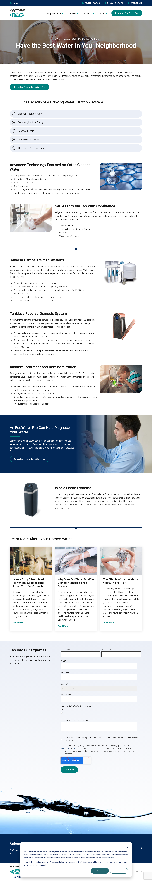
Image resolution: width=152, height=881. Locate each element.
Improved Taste (26, 130)
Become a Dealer (115, 3)
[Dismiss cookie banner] (127, 847)
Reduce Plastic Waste (29, 139)
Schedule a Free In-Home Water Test (29, 87)
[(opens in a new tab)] (15, 876)
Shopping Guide (53, 13)
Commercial (136, 3)
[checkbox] (101, 711)
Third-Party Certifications (31, 148)
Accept (99, 871)
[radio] (101, 709)
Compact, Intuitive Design (31, 122)
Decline (119, 871)
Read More (18, 622)
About (102, 13)
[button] (28, 3)
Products (88, 13)
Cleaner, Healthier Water (30, 113)
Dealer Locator (92, 3)
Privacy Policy (109, 857)
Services (72, 13)
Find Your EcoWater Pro (126, 13)
